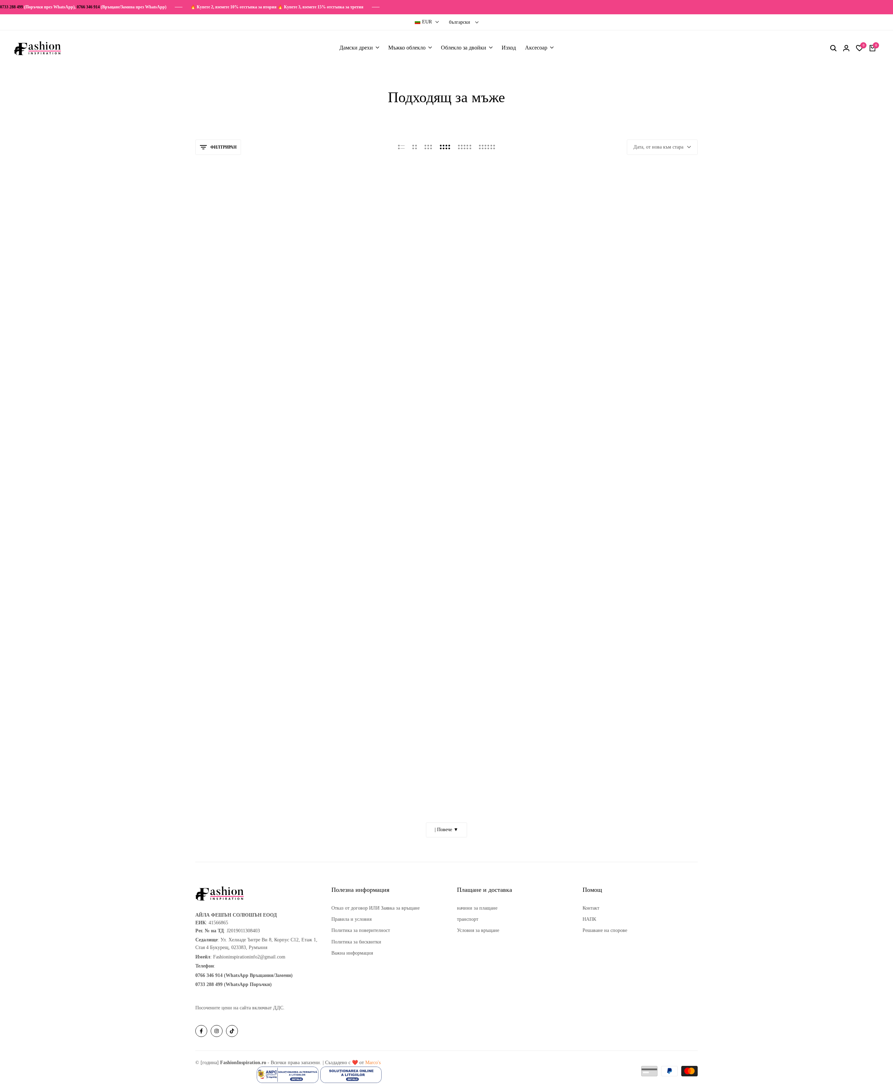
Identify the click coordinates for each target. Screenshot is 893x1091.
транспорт (467, 919)
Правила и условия (351, 919)
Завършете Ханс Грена (478, 779)
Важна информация (352, 953)
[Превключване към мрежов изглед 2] (415, 147)
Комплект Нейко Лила (478, 564)
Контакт (591, 908)
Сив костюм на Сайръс (222, 564)
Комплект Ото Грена (604, 779)
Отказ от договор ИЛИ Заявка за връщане (375, 908)
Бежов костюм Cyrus (348, 564)
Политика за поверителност (360, 930)
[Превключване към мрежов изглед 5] (464, 147)
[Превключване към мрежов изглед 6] (487, 147)
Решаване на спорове (605, 930)
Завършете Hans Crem (221, 779)
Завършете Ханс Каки (606, 564)
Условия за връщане (478, 930)
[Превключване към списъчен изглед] (401, 147)
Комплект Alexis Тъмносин (227, 349)
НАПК (589, 919)
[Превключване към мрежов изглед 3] (428, 147)
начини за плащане (477, 908)
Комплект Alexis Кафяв (479, 349)
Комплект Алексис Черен (354, 349)
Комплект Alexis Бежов (608, 349)
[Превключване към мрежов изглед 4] (445, 147)
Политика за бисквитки (356, 942)
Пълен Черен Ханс (346, 779)
